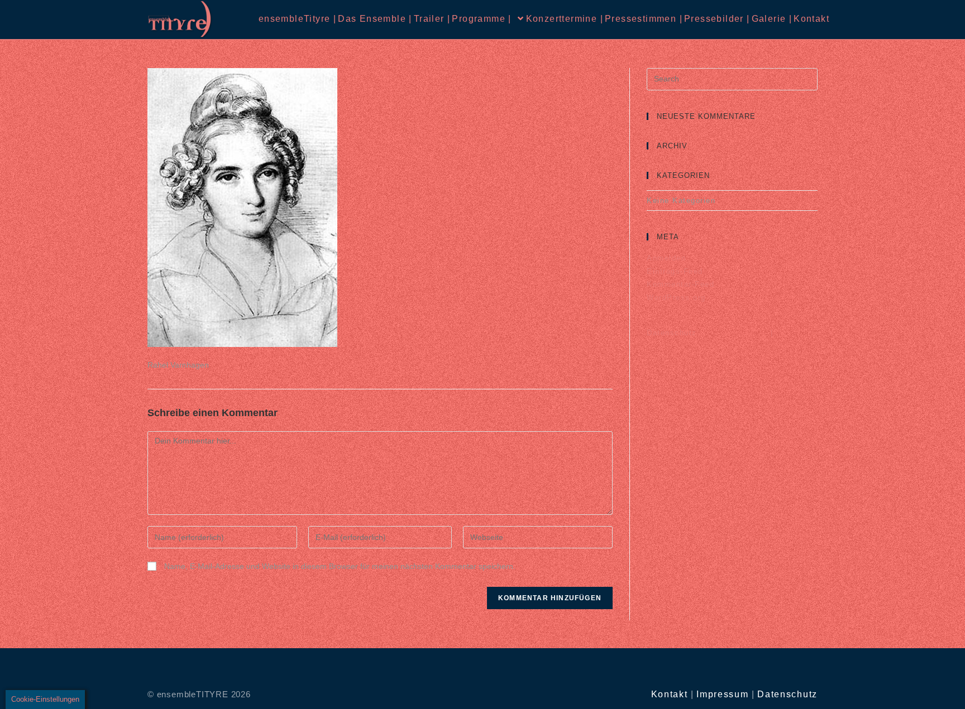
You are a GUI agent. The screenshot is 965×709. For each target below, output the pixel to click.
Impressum (722, 694)
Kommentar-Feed (680, 284)
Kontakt (669, 694)
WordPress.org (676, 297)
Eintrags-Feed (675, 271)
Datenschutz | (710, 333)
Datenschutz (787, 694)
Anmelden (666, 258)
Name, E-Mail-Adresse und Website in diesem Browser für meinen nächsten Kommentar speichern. (339, 566)
